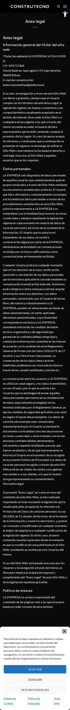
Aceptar (35, 669)
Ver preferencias (35, 690)
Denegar (35, 679)
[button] (65, 14)
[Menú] (65, 6)
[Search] (58, 6)
